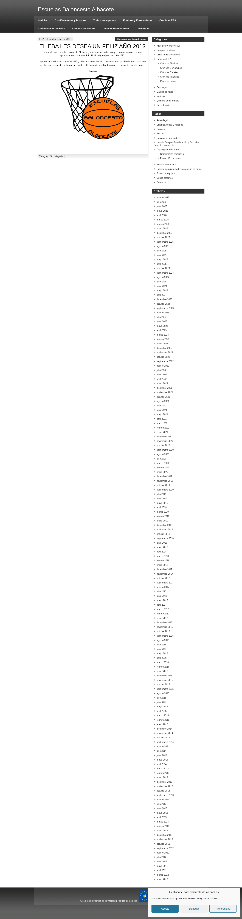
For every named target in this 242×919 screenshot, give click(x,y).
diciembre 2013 (164, 782)
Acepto (165, 908)
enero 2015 (162, 724)
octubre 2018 (163, 534)
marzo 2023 (163, 334)
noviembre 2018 (165, 529)
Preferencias (223, 908)
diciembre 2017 (164, 569)
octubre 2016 (163, 631)
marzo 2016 (163, 662)
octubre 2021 (163, 396)
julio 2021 (161, 405)
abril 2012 (162, 870)
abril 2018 (162, 551)
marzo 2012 (163, 874)
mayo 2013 (162, 813)
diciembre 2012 (164, 835)
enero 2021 (162, 432)
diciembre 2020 (164, 436)
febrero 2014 (163, 773)
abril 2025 (162, 264)
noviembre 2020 (165, 441)
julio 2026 (161, 202)
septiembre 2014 (165, 742)
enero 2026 (162, 228)
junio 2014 (162, 755)
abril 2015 (162, 711)
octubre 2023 (163, 303)
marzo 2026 (163, 219)
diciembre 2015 (164, 675)
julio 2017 (161, 591)
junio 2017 (162, 596)
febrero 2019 (163, 516)
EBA (41, 39)
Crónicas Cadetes (169, 72)
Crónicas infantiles (169, 76)
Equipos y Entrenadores (137, 20)
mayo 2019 (162, 503)
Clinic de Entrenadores (116, 28)
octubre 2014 (163, 737)
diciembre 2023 (164, 299)
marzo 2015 (163, 715)
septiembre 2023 (165, 308)
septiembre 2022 (165, 361)
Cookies (161, 129)
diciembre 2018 (164, 525)
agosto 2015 (163, 693)
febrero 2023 (163, 339)
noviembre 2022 (165, 352)
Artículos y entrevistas (51, 28)
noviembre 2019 (165, 481)
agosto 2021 (163, 401)
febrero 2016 (163, 666)
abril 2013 (162, 817)
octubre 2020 (163, 445)
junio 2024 (162, 286)
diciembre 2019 (164, 476)
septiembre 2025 (165, 241)
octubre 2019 (163, 485)
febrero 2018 (163, 560)
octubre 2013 (163, 790)
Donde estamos (165, 178)
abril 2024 (162, 295)
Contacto (161, 182)
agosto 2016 (163, 640)
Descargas (143, 28)
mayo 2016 (162, 653)
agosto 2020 (163, 454)
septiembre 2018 (165, 538)
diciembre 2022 (164, 348)
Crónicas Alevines (169, 63)
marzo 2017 (163, 609)
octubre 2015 (163, 684)
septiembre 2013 (165, 795)
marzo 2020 (163, 463)
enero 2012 (162, 879)
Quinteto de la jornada (168, 100)
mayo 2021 (162, 414)
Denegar (194, 908)
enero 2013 (162, 830)
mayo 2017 (162, 600)
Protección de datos (170, 158)
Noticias (43, 20)
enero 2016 (162, 671)
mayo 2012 (162, 866)
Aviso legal (162, 120)
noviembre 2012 (165, 839)
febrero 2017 (163, 613)
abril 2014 (162, 764)
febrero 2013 (163, 826)
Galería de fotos (165, 91)
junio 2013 (162, 808)
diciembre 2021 (164, 388)
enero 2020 (162, 472)
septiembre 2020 (165, 450)
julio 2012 (161, 857)
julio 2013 (161, 804)
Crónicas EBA (167, 20)
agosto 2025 (163, 246)
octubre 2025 (163, 237)
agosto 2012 (163, 852)
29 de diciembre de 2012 (58, 39)
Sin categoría (56, 156)
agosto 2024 (163, 277)
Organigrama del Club (168, 149)
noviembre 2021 (165, 392)
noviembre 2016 (165, 627)
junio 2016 (162, 649)
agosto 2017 (163, 587)
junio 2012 (162, 861)
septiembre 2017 (165, 582)
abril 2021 (162, 419)
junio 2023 (162, 321)
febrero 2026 (163, 224)
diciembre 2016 (164, 622)
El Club (160, 133)
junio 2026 (162, 206)
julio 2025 (161, 250)
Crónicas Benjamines (171, 68)
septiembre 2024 (165, 272)
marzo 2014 (163, 768)
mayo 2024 (162, 290)
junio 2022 (162, 374)
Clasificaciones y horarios (70, 20)
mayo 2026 (162, 210)
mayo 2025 (162, 259)
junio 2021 (162, 410)
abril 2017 (162, 604)
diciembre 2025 (164, 233)
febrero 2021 (163, 427)
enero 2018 (162, 565)
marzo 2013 (163, 821)
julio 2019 (161, 494)
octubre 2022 (163, 357)
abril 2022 (162, 379)
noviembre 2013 (165, 786)
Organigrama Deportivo (172, 154)
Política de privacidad (104, 901)
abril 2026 (162, 215)
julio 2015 (161, 697)
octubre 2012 (163, 844)
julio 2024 (161, 281)
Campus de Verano (83, 28)
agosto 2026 (163, 197)
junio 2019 (162, 498)
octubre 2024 (163, 268)
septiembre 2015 (165, 689)
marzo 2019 (163, 511)
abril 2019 (162, 507)
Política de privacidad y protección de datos (179, 169)
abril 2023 (162, 330)
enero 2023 (162, 343)
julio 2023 (161, 317)
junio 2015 (162, 702)
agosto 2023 (163, 312)
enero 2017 (162, 618)
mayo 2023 (162, 326)
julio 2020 (161, 458)
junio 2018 (162, 542)
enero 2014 (162, 777)
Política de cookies (166, 164)
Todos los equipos (104, 20)
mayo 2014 (162, 759)
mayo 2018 (162, 547)
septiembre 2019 (165, 489)
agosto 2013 (163, 799)
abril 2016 (162, 658)
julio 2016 (161, 644)
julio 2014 (161, 751)
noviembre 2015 (165, 680)
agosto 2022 (163, 365)
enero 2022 (162, 383)
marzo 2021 (163, 423)
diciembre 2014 (164, 728)
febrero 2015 (163, 720)
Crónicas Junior (168, 81)
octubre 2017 (163, 578)
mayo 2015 (162, 706)
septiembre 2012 (165, 848)
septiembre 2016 (165, 635)
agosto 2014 (163, 746)
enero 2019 (162, 520)
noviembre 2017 (165, 573)
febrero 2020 (163, 467)
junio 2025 (162, 255)
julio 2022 (161, 370)
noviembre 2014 (165, 733)
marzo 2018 (163, 556)
